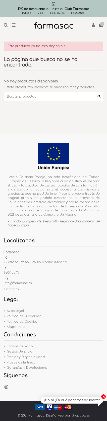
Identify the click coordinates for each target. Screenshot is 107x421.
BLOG (40, 13)
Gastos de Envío (19, 351)
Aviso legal (15, 311)
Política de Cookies (22, 321)
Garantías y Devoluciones (27, 367)
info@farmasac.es (18, 283)
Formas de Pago (20, 346)
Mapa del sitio (18, 327)
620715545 (11, 272)
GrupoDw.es (80, 415)
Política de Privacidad (24, 316)
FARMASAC (78, 13)
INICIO (26, 13)
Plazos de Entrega (21, 362)
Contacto (11, 289)
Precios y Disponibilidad (26, 357)
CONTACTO (57, 13)
